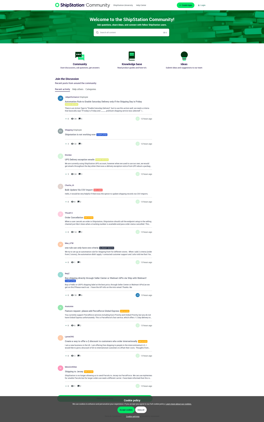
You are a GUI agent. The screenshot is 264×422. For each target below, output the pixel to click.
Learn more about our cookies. (179, 404)
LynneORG (69, 337)
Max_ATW (69, 243)
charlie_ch (69, 185)
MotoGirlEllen (71, 367)
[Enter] (96, 32)
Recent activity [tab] (62, 89)
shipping (69, 130)
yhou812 (69, 213)
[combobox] (131, 32)
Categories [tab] (91, 89)
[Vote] (66, 119)
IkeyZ (67, 273)
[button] (132, 416)
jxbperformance (72, 97)
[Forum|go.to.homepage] (82, 5)
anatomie (69, 306)
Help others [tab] (77, 89)
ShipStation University (123, 5)
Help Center (141, 5)
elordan (68, 155)
